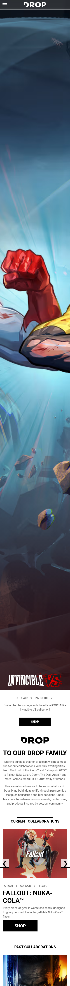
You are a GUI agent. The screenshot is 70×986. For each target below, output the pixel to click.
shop (35, 721)
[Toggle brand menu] (4, 4)
